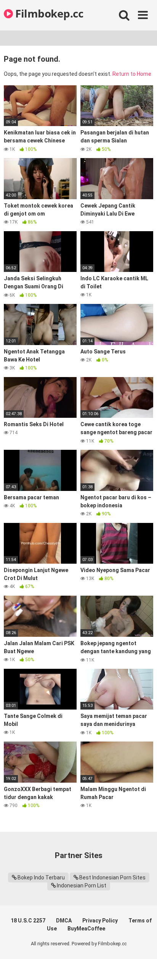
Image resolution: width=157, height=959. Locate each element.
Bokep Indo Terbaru (41, 877)
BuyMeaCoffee (86, 928)
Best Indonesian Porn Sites (112, 877)
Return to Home (131, 74)
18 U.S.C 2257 (28, 920)
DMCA (64, 920)
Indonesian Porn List (81, 885)
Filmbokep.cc (48, 13)
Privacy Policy (100, 920)
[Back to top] (143, 943)
